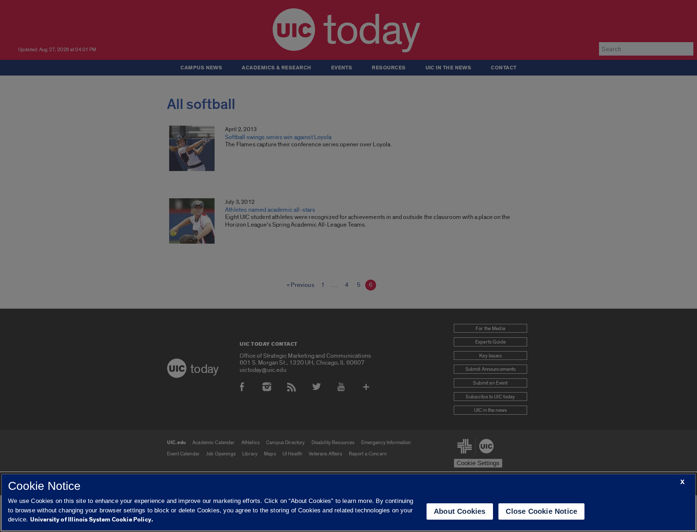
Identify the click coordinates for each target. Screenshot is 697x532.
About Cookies (460, 511)
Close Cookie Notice (541, 511)
